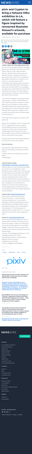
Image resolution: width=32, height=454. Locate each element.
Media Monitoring (6, 355)
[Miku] (16, 63)
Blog (3, 371)
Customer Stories (6, 373)
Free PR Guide (25, 336)
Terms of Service (6, 414)
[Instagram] (9, 412)
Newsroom (4, 385)
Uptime (20, 414)
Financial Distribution (7, 347)
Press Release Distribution (8, 345)
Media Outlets (5, 391)
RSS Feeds (4, 389)
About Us (4, 369)
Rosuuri (23, 252)
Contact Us (4, 397)
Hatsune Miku (12, 252)
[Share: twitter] (5, 46)
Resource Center (6, 381)
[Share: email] (11, 46)
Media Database (6, 351)
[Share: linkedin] (8, 46)
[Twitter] (4, 412)
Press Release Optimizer (8, 363)
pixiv (18, 252)
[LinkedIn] (7, 412)
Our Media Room (6, 375)
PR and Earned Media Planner (9, 387)
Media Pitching (5, 353)
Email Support (5, 399)
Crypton (4, 252)
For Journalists (5, 383)
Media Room (5, 359)
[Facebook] (2, 412)
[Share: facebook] (2, 46)
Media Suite (5, 349)
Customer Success (6, 361)
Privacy (15, 414)
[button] (29, 2)
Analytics (4, 357)
